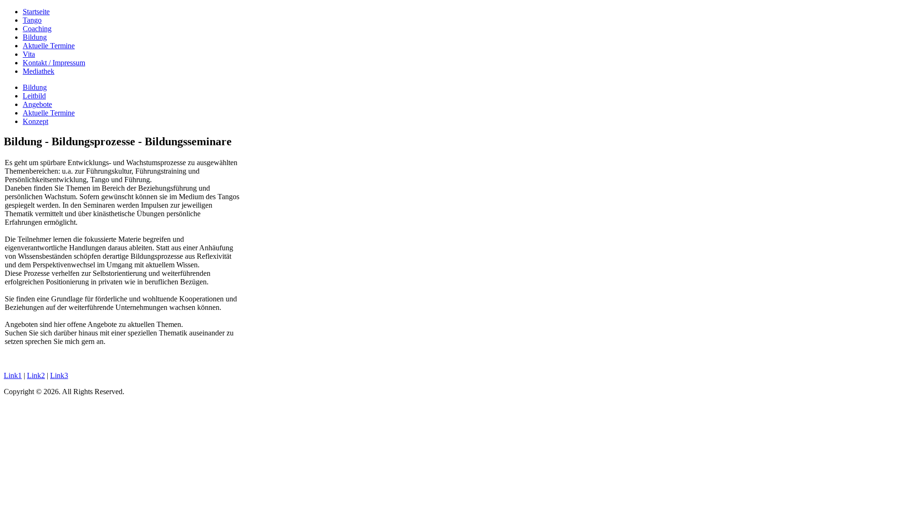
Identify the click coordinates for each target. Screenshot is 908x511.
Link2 (36, 375)
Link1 (13, 375)
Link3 (59, 375)
